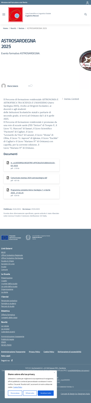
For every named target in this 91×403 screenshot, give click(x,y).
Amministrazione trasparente (12, 336)
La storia (4, 292)
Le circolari (5, 328)
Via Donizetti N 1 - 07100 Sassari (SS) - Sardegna (49, 368)
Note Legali (5, 355)
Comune (4, 269)
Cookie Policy (17, 387)
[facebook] (12, 360)
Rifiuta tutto (30, 393)
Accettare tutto (46, 393)
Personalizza (15, 393)
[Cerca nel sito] (85, 14)
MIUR (3, 252)
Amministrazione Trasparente (13, 351)
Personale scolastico (9, 300)
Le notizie (5, 325)
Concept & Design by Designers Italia (75, 393)
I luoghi (4, 280)
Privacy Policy (34, 351)
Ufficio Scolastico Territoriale (12, 258)
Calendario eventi (8, 331)
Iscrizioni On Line (7, 263)
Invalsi (3, 266)
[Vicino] (54, 372)
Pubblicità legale (7, 339)
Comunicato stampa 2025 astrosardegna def (29, 177)
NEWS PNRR (6, 345)
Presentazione (6, 277)
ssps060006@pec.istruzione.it (78, 370)
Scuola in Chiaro (7, 260)
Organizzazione (7, 289)
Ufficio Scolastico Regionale (12, 255)
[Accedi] (87, 2)
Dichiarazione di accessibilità (69, 351)
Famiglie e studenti (8, 303)
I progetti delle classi (9, 317)
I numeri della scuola (9, 283)
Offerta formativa (8, 314)
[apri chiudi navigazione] (3, 14)
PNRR (3, 342)
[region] (31, 384)
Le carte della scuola (9, 286)
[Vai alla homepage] (16, 14)
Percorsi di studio (7, 306)
